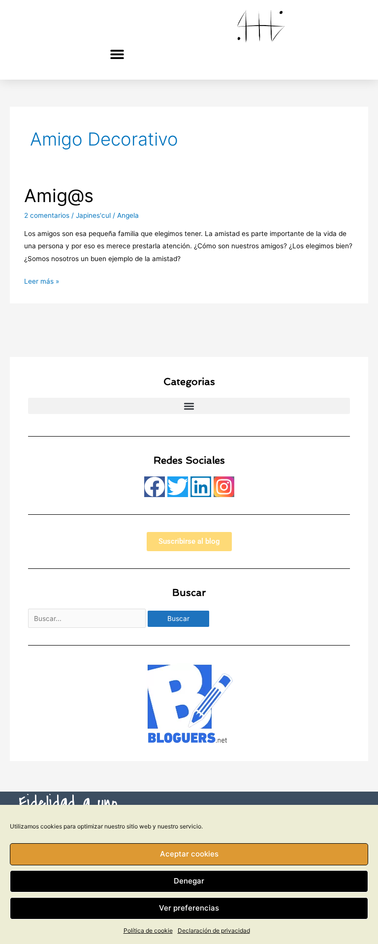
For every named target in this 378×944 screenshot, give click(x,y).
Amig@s (59, 195)
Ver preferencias (189, 908)
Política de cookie (148, 930)
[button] (117, 54)
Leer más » (41, 280)
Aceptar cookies (189, 853)
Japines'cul (93, 215)
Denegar (189, 880)
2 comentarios (46, 215)
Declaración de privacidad (214, 930)
